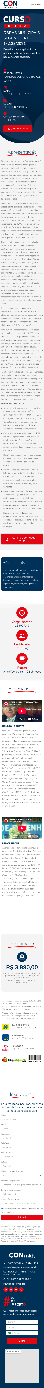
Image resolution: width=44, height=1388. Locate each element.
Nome (3, 1115)
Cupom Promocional (10, 1199)
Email (3, 1124)
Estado (4, 1162)
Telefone (5, 1143)
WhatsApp (6, 1152)
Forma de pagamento (10, 1180)
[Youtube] (16, 1289)
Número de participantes (12, 1171)
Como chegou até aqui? (11, 1190)
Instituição (5, 1134)
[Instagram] (21, 1289)
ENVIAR (22, 1341)
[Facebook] (5, 1289)
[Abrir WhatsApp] (38, 1382)
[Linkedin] (11, 1289)
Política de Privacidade (15, 1283)
